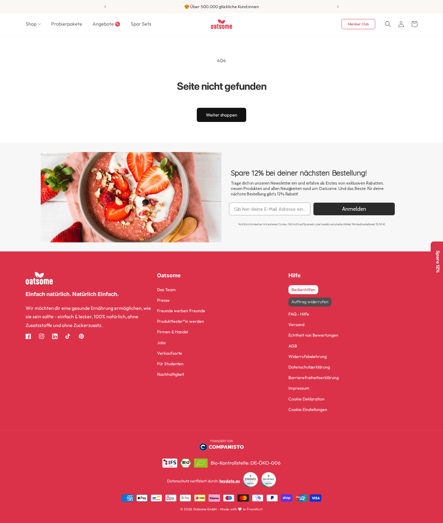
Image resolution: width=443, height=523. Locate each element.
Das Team (166, 289)
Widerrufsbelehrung (307, 356)
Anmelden (354, 209)
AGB (292, 346)
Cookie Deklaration (306, 399)
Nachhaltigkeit (170, 374)
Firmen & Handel (172, 332)
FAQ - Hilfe (298, 314)
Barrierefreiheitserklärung (313, 377)
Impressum (298, 388)
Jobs (161, 342)
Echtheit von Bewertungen (313, 335)
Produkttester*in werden (180, 321)
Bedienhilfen (303, 289)
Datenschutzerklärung (309, 367)
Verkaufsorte (169, 353)
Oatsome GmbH (205, 509)
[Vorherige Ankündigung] (105, 6)
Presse (163, 300)
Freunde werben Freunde (181, 310)
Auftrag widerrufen (309, 301)
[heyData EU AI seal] (268, 481)
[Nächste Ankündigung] (337, 6)
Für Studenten (170, 363)
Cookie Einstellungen (307, 409)
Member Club (358, 24)
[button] (33, 24)
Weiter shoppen (221, 115)
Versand (296, 324)
